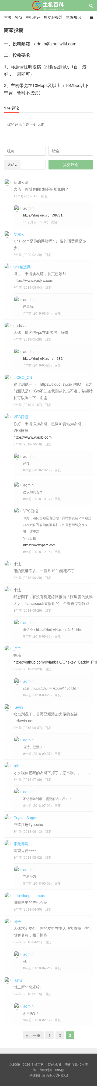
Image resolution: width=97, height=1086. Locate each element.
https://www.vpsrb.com (32, 437)
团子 (17, 921)
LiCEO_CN (22, 377)
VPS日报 (20, 416)
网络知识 (73, 17)
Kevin (18, 707)
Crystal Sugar (25, 817)
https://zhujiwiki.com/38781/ (43, 215)
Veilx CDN (53, 1075)
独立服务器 (53, 17)
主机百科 (49, 10)
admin (28, 622)
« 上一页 (33, 1035)
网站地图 (54, 1064)
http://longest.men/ (29, 895)
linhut (18, 765)
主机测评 (32, 17)
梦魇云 (19, 234)
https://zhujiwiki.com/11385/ (43, 358)
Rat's (17, 980)
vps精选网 (22, 266)
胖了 (17, 648)
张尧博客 (21, 843)
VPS (18, 17)
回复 (44, 196)
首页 (8, 17)
